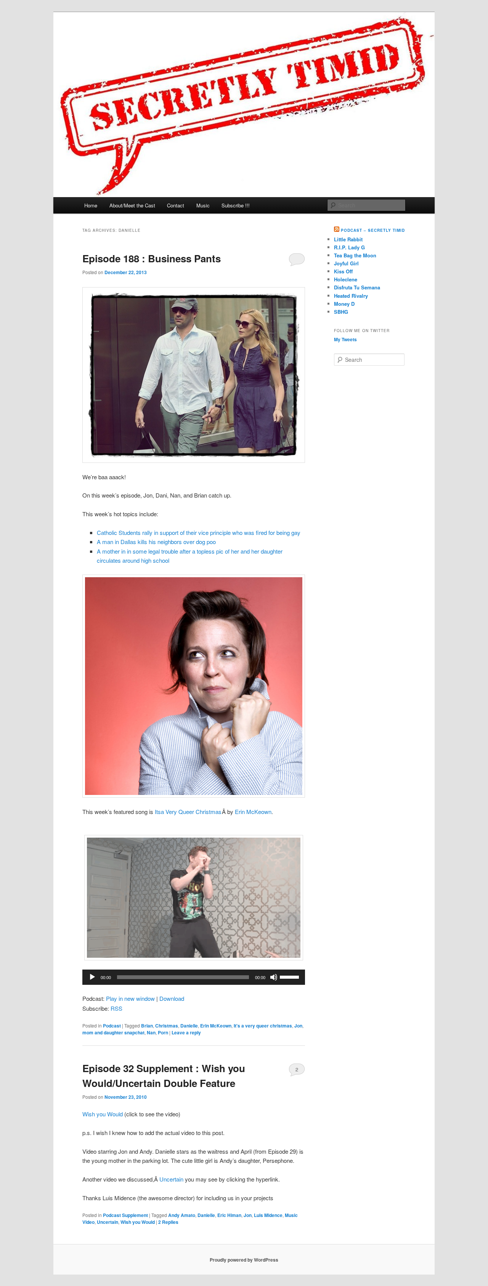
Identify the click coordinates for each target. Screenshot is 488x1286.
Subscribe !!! (236, 205)
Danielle (189, 1025)
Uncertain (171, 1179)
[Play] (92, 977)
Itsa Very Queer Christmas (188, 812)
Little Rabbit (348, 239)
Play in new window (130, 998)
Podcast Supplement (125, 1215)
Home (90, 205)
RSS (116, 1008)
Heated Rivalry (351, 295)
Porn (163, 1032)
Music (203, 205)
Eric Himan (229, 1215)
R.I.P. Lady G (349, 247)
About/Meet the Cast (132, 205)
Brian (147, 1025)
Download (171, 998)
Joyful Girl (346, 263)
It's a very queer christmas (263, 1025)
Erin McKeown (253, 812)
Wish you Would (102, 1114)
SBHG (341, 311)
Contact (175, 205)
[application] (193, 977)
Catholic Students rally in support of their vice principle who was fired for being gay (198, 532)
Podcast (112, 1025)
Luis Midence (268, 1215)
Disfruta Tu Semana (357, 287)
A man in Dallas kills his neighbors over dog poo (156, 542)
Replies (168, 1222)
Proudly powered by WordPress (244, 1259)
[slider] (290, 976)
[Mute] (274, 977)
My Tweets (345, 339)
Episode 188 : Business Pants (151, 258)
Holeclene (345, 279)
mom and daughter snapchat (113, 1032)
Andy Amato (181, 1215)
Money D (344, 303)
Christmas (166, 1025)
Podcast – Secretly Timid (373, 230)
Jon (298, 1025)
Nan (151, 1032)
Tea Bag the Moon (355, 255)
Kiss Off (343, 271)
